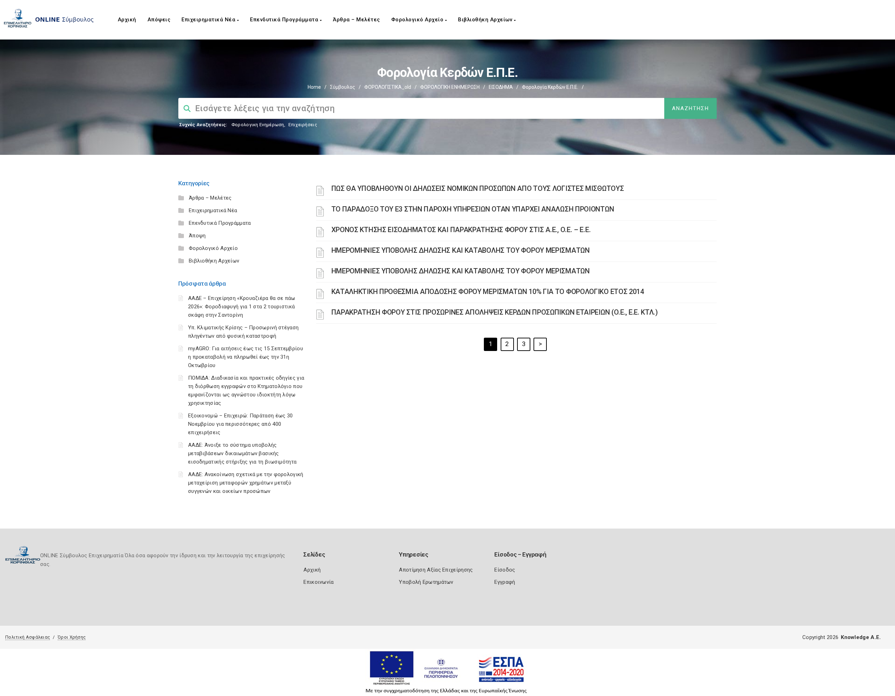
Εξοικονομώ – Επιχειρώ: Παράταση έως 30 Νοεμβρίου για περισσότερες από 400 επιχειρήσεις (240, 424)
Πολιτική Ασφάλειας (27, 637)
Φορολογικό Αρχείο (418, 19)
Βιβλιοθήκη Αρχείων (486, 19)
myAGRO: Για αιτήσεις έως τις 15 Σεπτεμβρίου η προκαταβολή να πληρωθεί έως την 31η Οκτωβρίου (245, 356)
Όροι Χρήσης (72, 637)
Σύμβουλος (342, 87)
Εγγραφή (504, 582)
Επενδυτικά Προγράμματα (285, 19)
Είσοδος (504, 570)
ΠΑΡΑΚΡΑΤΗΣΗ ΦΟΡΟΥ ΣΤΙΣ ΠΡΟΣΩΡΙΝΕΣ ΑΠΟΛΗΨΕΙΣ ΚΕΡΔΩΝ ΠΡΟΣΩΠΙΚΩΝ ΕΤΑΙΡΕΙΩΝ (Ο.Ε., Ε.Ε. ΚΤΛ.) (494, 312)
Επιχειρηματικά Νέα (209, 19)
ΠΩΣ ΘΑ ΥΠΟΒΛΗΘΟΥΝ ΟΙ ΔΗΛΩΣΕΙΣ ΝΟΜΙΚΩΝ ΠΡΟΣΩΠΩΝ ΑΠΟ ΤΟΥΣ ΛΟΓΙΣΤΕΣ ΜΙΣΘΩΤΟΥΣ (477, 188)
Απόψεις (159, 19)
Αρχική (127, 19)
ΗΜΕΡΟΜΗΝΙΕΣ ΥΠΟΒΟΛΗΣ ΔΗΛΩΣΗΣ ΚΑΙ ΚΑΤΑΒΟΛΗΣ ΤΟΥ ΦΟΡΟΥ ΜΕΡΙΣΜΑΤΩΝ (460, 250)
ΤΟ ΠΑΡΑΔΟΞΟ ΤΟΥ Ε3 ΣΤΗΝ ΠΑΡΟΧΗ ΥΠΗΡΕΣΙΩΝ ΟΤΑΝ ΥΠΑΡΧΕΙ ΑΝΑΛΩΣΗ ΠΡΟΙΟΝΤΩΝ (472, 209)
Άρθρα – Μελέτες (356, 19)
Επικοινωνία (318, 582)
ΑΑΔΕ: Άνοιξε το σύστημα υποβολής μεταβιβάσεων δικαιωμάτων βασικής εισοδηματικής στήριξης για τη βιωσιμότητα (242, 453)
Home (314, 87)
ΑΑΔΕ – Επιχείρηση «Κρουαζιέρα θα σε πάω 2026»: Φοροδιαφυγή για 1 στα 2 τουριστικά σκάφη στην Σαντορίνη (241, 306)
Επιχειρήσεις (302, 124)
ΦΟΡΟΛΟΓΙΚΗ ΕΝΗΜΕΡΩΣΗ (450, 87)
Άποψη (197, 235)
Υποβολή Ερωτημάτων (426, 582)
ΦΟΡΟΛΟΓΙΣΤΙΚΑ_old (387, 87)
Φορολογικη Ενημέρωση (257, 124)
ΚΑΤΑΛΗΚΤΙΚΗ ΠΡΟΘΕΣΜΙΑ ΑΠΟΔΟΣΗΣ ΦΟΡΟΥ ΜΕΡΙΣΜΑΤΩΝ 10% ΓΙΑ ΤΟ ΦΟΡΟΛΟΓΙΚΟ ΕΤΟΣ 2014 (487, 291)
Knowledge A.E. (861, 637)
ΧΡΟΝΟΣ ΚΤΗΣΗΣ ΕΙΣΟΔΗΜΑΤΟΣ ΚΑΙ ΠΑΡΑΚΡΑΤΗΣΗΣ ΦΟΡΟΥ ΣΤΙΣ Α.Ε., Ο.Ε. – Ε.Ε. (461, 229)
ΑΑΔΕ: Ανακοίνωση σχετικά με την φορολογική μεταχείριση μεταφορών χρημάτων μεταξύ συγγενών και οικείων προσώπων (245, 482)
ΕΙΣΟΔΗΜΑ (501, 87)
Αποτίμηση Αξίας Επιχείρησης (436, 570)
